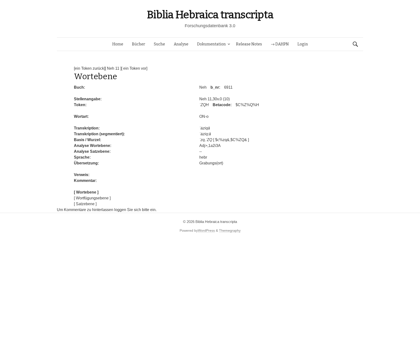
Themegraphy (230, 230)
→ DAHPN (280, 44)
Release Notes (249, 44)
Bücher (138, 44)
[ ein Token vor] (134, 68)
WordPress (206, 230)
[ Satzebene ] (85, 204)
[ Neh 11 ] (113, 68)
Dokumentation (211, 44)
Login (303, 44)
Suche (159, 44)
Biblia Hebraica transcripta (210, 14)
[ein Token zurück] (89, 68)
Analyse (181, 44)
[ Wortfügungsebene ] (92, 198)
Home (117, 44)
